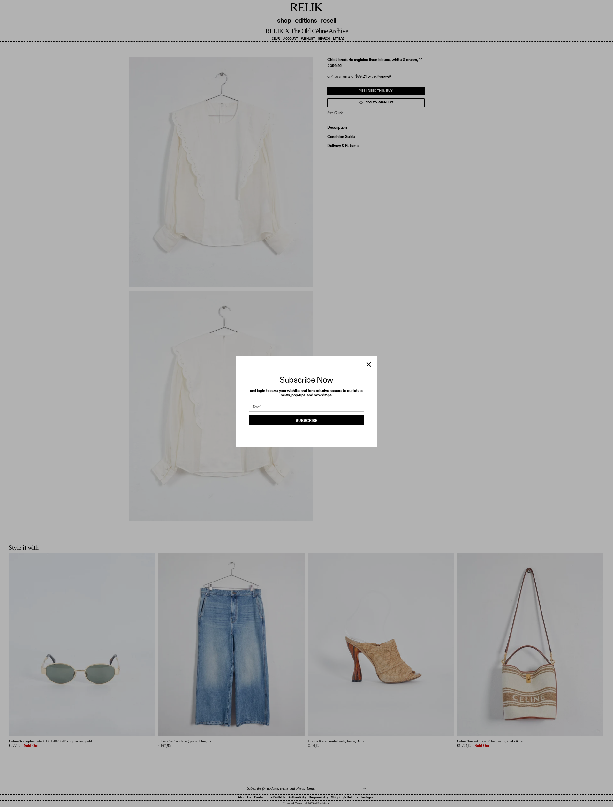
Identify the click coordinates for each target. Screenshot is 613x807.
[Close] (369, 364)
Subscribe (306, 420)
